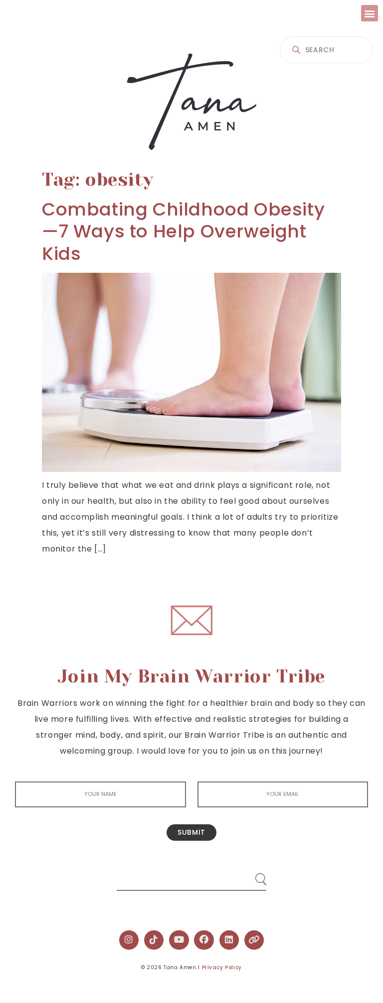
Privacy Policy (222, 967)
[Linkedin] (229, 940)
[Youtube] (179, 940)
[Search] (251, 875)
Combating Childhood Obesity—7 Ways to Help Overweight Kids (183, 231)
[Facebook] (204, 940)
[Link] (254, 940)
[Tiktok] (154, 940)
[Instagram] (129, 940)
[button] (369, 13)
